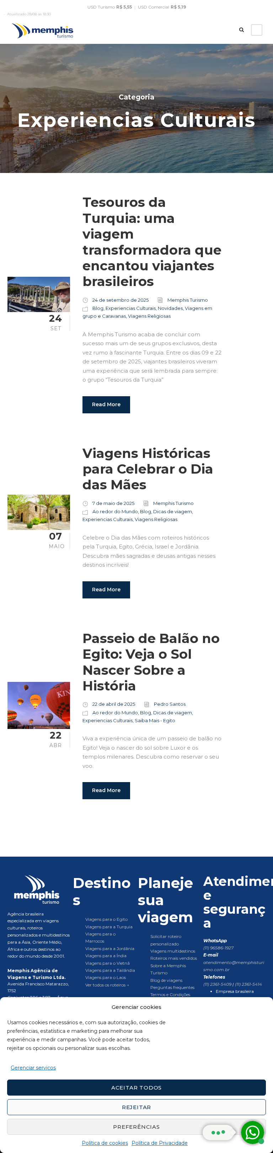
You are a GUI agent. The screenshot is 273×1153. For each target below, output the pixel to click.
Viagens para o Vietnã (107, 963)
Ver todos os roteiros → (107, 985)
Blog (97, 308)
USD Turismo (109, 7)
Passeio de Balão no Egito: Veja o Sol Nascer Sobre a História (151, 662)
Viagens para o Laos (105, 977)
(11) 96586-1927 (218, 947)
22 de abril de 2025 (113, 704)
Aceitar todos (136, 1087)
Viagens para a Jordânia (109, 948)
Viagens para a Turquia (109, 926)
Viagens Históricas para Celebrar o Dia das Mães (147, 469)
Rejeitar (136, 1107)
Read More (106, 404)
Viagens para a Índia (106, 955)
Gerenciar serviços (33, 1068)
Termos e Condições (170, 994)
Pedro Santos (170, 704)
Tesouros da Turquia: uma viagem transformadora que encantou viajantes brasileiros (151, 241)
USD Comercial (162, 7)
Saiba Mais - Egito (155, 720)
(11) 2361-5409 (217, 984)
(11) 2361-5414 (248, 984)
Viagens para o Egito (106, 919)
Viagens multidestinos (172, 951)
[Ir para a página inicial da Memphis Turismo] (38, 889)
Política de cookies (105, 1143)
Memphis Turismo (187, 300)
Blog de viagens (166, 980)
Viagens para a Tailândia (110, 970)
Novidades (170, 308)
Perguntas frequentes (172, 987)
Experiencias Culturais (131, 308)
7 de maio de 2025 (113, 503)
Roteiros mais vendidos (173, 958)
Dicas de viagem (172, 511)
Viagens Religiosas (149, 316)
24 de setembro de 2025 (120, 300)
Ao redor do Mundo (115, 511)
